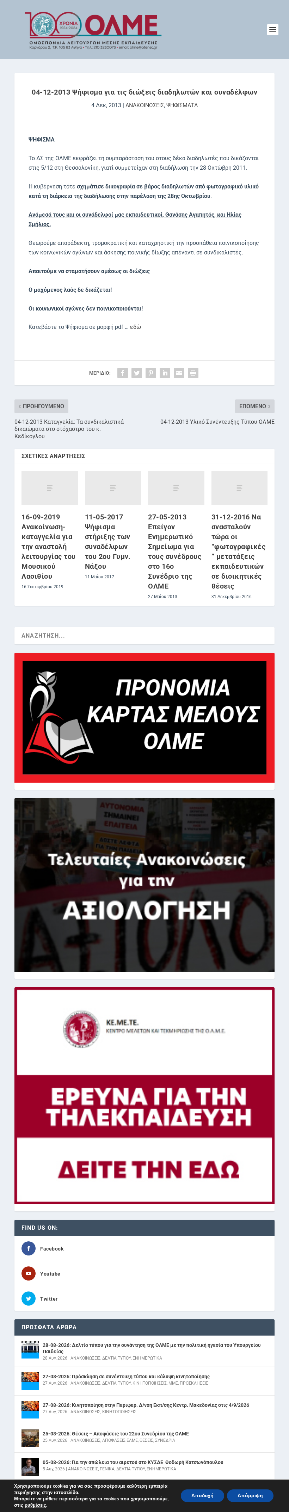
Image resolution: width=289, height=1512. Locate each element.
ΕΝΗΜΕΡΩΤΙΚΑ (147, 1358)
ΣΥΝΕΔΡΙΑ (165, 1440)
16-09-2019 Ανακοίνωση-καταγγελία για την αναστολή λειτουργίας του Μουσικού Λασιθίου (48, 546)
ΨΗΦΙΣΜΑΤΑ (182, 105)
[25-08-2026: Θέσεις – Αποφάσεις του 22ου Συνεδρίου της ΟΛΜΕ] (30, 1438)
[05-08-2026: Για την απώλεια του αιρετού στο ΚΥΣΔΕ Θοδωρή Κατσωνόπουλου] (30, 1467)
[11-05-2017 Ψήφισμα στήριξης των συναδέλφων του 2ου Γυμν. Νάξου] (113, 488)
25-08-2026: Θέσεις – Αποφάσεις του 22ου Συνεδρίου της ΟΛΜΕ (116, 1433)
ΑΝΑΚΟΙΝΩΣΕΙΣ (144, 105)
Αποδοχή (202, 1495)
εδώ (135, 327)
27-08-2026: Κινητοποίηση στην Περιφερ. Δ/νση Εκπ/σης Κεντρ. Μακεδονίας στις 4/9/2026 (146, 1405)
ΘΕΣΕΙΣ (146, 1440)
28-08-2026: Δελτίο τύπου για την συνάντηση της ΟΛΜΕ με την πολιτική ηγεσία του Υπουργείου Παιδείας (152, 1348)
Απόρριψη (250, 1495)
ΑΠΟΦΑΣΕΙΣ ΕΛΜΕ (120, 1440)
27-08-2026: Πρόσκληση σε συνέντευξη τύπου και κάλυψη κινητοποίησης (126, 1376)
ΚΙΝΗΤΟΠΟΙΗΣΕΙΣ (150, 1383)
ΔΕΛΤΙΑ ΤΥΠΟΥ (116, 1358)
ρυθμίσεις (35, 1505)
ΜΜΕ (173, 1383)
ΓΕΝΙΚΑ (107, 1468)
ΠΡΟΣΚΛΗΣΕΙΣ (194, 1383)
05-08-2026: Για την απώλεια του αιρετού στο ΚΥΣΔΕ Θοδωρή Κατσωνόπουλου (133, 1462)
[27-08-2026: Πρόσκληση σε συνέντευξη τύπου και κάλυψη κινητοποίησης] (30, 1381)
